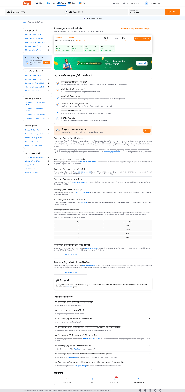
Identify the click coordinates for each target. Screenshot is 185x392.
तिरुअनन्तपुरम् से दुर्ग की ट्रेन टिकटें (112, 152)
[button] (152, 3)
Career (81, 390)
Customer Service (88, 390)
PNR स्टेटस (84, 202)
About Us (96, 390)
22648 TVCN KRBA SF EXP (88, 162)
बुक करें (147, 131)
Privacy (69, 390)
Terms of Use (75, 390)
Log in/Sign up (155, 3)
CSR (110, 390)
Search (171, 11)
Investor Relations (104, 390)
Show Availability (141, 39)
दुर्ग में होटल (69, 287)
